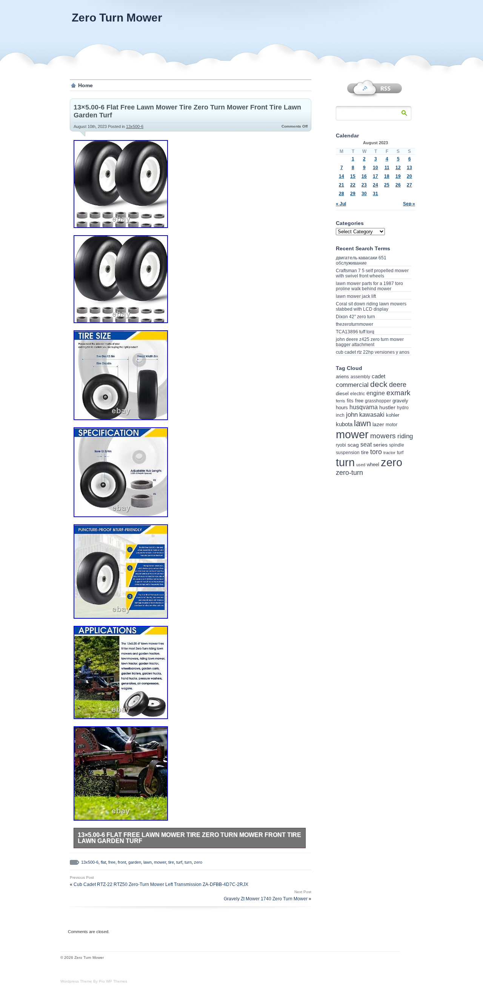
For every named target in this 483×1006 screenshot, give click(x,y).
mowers (383, 436)
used (360, 464)
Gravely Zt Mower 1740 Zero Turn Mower (266, 898)
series (380, 445)
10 (375, 167)
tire (171, 862)
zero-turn (349, 472)
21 (341, 185)
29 (352, 193)
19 (398, 176)
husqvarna (363, 407)
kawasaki (372, 414)
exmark (398, 393)
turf (179, 862)
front (122, 862)
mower (160, 862)
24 (375, 185)
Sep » (409, 203)
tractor (389, 452)
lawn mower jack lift (356, 296)
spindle (396, 445)
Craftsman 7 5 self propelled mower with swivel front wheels (372, 273)
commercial (352, 384)
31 (375, 193)
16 (364, 176)
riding (405, 436)
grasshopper (378, 401)
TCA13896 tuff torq (355, 331)
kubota (344, 424)
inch (340, 415)
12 (398, 167)
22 (352, 185)
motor (391, 424)
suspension (348, 452)
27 (409, 185)
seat (366, 444)
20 (409, 176)
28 (341, 193)
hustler (387, 407)
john (352, 414)
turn (188, 862)
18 (386, 176)
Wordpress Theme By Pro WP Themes (93, 981)
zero (198, 862)
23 (364, 185)
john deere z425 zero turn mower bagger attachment (370, 342)
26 (398, 185)
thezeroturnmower (354, 324)
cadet (378, 376)
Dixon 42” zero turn (355, 316)
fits (350, 401)
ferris (340, 401)
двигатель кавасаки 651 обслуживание (361, 260)
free (111, 862)
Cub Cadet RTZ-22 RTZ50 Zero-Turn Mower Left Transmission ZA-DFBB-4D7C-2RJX (161, 884)
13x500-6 (134, 126)
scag (353, 445)
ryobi (341, 444)
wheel (373, 464)
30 (364, 193)
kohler (392, 415)
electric (357, 393)
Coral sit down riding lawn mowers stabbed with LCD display (371, 306)
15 (352, 176)
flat (103, 862)
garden (134, 862)
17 (375, 176)
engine (375, 393)
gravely (400, 401)
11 (387, 167)
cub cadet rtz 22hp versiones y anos (372, 352)
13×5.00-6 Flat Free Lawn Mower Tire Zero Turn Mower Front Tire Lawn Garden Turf (189, 838)
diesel (342, 393)
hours (342, 407)
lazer (378, 424)
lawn (147, 862)
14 (341, 176)
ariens (342, 376)
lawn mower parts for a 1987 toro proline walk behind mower (369, 286)
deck (379, 384)
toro (376, 452)
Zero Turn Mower (117, 17)
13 (409, 167)
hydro (403, 407)
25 (386, 185)
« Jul (341, 203)
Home (85, 85)
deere (397, 384)
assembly (360, 376)
